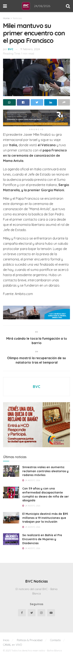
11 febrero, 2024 (30, 49)
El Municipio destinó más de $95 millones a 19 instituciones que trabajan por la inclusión (45, 517)
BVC (10, 49)
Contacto (55, 640)
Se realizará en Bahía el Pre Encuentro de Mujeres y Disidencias (42, 539)
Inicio (6, 640)
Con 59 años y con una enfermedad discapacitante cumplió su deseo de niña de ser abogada (45, 494)
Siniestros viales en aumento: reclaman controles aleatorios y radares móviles (45, 471)
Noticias (17, 18)
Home (6, 18)
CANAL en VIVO (12, 644)
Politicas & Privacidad (29, 640)
